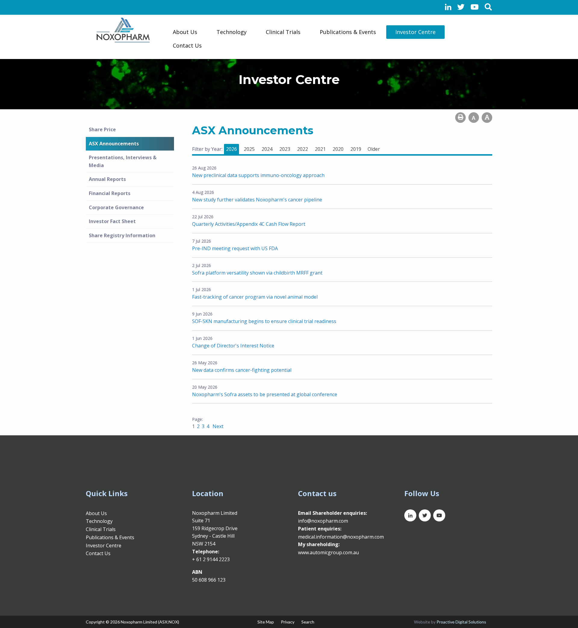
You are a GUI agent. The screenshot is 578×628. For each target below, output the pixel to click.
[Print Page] (460, 117)
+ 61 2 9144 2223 (211, 559)
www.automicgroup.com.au (328, 552)
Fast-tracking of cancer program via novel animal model (255, 297)
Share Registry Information (122, 235)
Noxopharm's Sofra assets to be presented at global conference (264, 394)
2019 (355, 149)
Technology (231, 32)
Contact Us (187, 45)
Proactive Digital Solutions (461, 621)
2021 (320, 149)
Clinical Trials (283, 32)
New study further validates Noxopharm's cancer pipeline (257, 199)
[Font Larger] (487, 117)
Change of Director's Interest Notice (233, 345)
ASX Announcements (114, 143)
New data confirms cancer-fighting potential (241, 370)
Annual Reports (107, 179)
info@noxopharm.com (323, 521)
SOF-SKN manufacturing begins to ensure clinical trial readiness (264, 321)
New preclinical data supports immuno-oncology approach (258, 175)
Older (374, 149)
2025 (249, 149)
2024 (267, 149)
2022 (302, 149)
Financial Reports (109, 193)
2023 (284, 149)
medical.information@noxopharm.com (341, 536)
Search (307, 621)
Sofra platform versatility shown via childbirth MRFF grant (257, 272)
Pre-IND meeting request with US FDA (235, 248)
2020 (338, 149)
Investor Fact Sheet (112, 221)
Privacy (287, 621)
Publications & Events (348, 32)
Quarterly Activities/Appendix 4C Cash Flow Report (248, 224)
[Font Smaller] (473, 117)
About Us (185, 32)
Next (217, 426)
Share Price (102, 129)
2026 (231, 149)
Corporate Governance (116, 207)
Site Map (265, 621)
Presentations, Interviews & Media (123, 161)
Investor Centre (415, 32)
